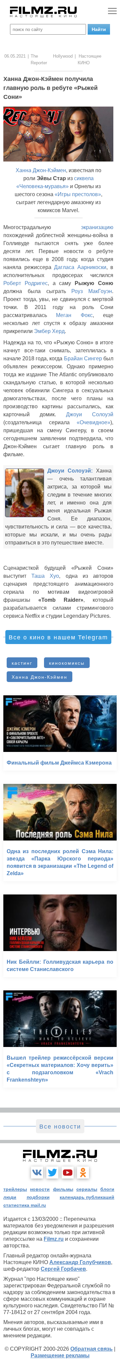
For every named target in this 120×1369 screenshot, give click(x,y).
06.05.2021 (15, 56)
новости (40, 1189)
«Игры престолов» (78, 194)
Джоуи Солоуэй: (70, 471)
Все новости (60, 1126)
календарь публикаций (87, 1197)
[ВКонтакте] (37, 1173)
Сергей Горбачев (63, 1269)
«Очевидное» (93, 422)
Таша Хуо (45, 576)
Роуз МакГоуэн (91, 291)
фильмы (63, 1189)
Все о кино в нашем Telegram (58, 637)
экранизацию (97, 227)
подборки (38, 1197)
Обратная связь (91, 1349)
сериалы (86, 1189)
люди (9, 1197)
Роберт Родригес (25, 283)
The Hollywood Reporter (52, 59)
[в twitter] (52, 1173)
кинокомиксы (67, 663)
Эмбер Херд (49, 331)
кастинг (22, 663)
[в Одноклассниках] (83, 1173)
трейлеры (15, 1189)
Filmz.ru (54, 1239)
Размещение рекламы (60, 1355)
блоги (107, 1189)
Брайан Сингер (83, 358)
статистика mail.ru (24, 1205)
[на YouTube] (68, 1173)
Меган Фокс (74, 315)
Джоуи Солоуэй (89, 414)
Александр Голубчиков (80, 1262)
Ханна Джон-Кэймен (41, 170)
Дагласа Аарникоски (80, 267)
